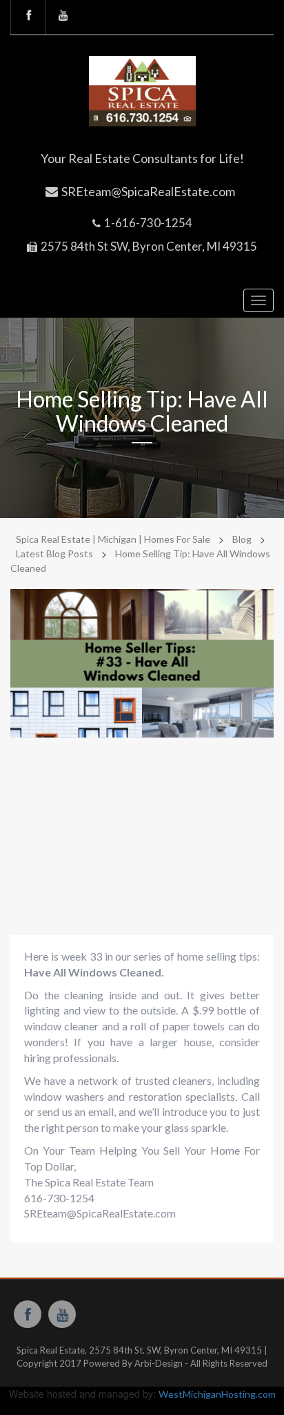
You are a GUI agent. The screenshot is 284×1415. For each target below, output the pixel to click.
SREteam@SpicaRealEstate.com (148, 191)
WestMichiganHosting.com (217, 1394)
